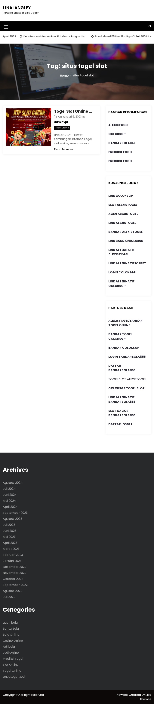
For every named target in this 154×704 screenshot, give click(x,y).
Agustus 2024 (13, 483)
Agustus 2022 (12, 591)
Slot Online (11, 664)
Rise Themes (145, 697)
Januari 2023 (12, 561)
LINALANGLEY (17, 8)
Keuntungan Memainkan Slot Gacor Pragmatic (48, 36)
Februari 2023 (13, 555)
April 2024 (10, 507)
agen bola (10, 622)
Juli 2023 (9, 525)
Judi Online (11, 652)
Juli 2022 (9, 597)
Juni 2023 (9, 531)
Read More (61, 149)
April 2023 (10, 543)
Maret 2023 (11, 549)
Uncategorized (14, 677)
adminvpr (61, 122)
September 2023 (15, 513)
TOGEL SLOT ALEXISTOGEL (127, 379)
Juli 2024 (9, 489)
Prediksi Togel (13, 658)
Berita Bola (11, 628)
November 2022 (14, 573)
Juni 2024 (10, 495)
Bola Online (11, 634)
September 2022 (15, 585)
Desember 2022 (14, 567)
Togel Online (62, 127)
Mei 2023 (9, 537)
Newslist (123, 695)
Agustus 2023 (12, 519)
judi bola (9, 646)
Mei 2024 (9, 501)
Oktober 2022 (13, 579)
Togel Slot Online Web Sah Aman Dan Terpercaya (74, 111)
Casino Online (13, 640)
